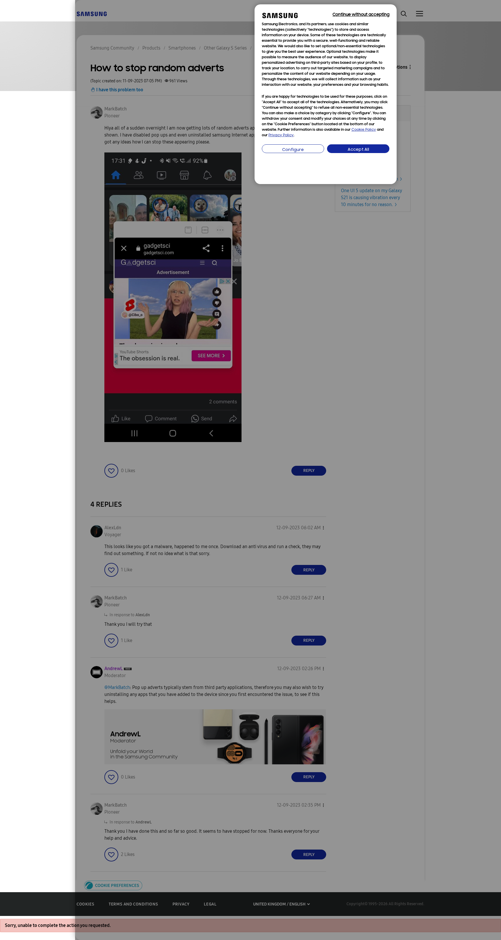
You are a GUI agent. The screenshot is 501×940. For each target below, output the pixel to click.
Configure (293, 150)
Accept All (358, 150)
